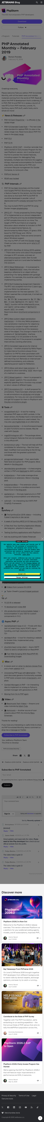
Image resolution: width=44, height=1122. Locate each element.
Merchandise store (12, 1113)
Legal (34, 1096)
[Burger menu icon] (41, 2)
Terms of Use (11, 565)
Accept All (22, 574)
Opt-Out (21, 570)
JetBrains (18, 1117)
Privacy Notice (31, 563)
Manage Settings (22, 577)
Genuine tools (7, 1099)
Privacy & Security (9, 1096)
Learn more (26, 554)
